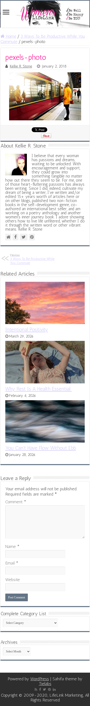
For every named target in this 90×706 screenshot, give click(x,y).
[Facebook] (40, 689)
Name (12, 546)
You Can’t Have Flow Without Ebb (40, 448)
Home (10, 36)
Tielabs (45, 683)
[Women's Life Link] (45, 14)
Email (11, 563)
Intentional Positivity (26, 329)
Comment (15, 501)
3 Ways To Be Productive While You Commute (32, 259)
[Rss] (36, 689)
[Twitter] (44, 689)
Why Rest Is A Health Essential (38, 389)
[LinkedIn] (54, 689)
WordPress (39, 678)
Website (12, 579)
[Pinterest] (49, 689)
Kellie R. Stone (21, 66)
